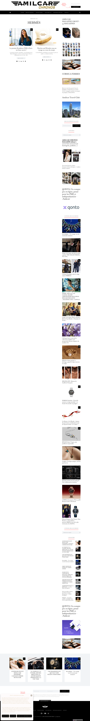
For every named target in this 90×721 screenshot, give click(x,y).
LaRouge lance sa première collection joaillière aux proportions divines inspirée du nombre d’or (70, 340)
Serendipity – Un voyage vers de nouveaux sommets (70, 234)
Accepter (5, 716)
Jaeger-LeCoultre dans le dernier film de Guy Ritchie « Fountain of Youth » (71, 318)
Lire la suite (20, 58)
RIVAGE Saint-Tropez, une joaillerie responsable (69, 442)
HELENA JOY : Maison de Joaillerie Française (69, 382)
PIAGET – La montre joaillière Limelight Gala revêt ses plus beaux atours (67, 599)
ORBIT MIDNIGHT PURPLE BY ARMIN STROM (66, 567)
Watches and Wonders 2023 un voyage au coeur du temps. (46, 49)
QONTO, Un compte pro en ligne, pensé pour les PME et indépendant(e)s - (71, 194)
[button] (31, 695)
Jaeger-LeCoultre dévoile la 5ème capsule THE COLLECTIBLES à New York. (71, 255)
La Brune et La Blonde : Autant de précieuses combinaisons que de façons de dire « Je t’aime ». (70, 422)
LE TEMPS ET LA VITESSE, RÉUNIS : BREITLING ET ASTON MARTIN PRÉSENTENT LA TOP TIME (67, 550)
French (75, 720)
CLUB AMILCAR (48, 12)
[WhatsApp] (48, 713)
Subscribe (64, 691)
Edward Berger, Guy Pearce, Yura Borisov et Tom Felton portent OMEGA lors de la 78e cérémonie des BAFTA (71, 521)
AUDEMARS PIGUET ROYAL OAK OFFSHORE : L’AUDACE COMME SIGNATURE (67, 542)
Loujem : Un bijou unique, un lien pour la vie (71, 462)
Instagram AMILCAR (57, 12)
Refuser (13, 716)
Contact (66, 12)
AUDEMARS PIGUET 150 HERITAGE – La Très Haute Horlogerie (68, 587)
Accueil (22, 12)
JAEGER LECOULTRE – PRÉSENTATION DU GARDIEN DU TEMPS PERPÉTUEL (67, 581)
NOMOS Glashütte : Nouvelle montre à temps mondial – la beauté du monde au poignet (70, 402)
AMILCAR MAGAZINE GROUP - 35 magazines (51, 716)
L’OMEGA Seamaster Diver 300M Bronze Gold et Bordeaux (71, 500)
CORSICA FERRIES (71, 74)
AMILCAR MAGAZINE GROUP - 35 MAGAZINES (71, 21)
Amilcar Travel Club (71, 97)
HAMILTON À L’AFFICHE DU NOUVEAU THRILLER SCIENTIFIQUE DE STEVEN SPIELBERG (67, 575)
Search (76, 125)
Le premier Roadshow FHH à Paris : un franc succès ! (21, 49)
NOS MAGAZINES (39, 12)
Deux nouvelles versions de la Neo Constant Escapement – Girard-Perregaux (67, 593)
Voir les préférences (24, 716)
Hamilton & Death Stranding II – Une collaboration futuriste (71, 481)
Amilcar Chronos (29, 12)
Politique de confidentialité (20, 718)
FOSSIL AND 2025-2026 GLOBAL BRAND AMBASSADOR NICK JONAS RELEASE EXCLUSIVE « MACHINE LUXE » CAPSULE (71, 296)
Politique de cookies (12, 718)
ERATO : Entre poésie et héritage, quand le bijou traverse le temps (71, 362)
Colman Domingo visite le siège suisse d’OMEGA (70, 274)
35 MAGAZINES (75, 6)
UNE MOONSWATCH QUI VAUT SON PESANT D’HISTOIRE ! (68, 556)
